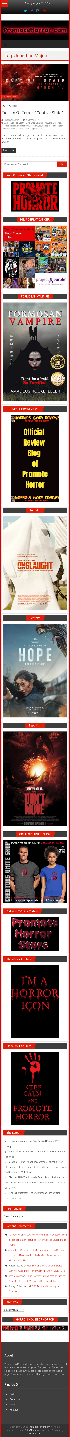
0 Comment (31, 120)
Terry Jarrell (14, 1234)
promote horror (23, 126)
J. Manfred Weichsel (18, 1250)
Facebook (15, 1399)
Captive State (24, 123)
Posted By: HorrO (11, 120)
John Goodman (54, 123)
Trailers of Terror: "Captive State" (29, 129)
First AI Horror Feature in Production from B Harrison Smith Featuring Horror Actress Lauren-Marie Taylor (37, 1239)
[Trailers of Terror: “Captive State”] (35, 82)
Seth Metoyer (15, 1276)
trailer (60, 126)
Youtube (14, 1409)
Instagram (15, 1404)
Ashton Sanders (11, 123)
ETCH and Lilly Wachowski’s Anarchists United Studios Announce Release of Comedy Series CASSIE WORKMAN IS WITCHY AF (35, 1182)
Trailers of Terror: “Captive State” (32, 112)
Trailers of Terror (9, 97)
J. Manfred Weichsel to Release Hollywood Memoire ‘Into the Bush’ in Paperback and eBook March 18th (36, 1255)
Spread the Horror (49, 126)
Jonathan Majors (8, 126)
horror (44, 123)
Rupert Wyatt (35, 126)
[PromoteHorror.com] (35, 30)
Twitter (13, 1394)
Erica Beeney (36, 123)
